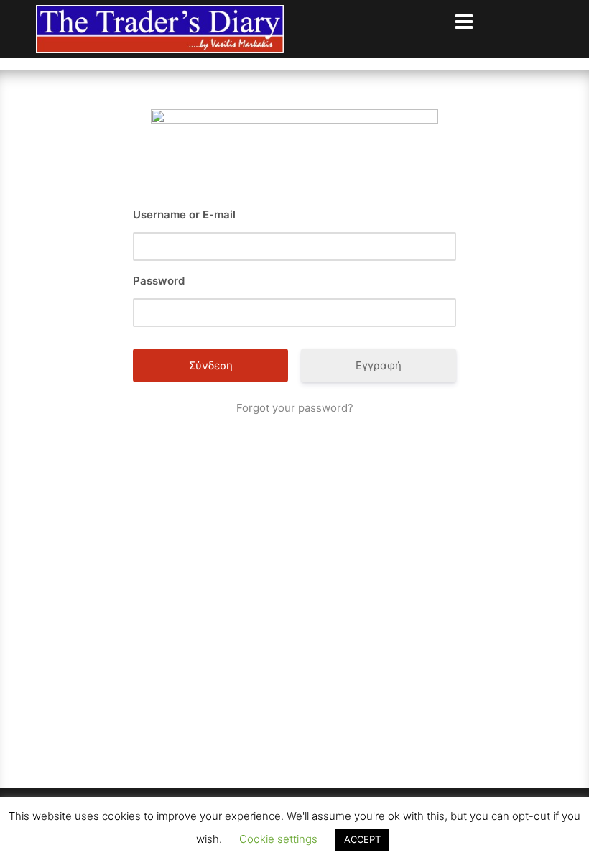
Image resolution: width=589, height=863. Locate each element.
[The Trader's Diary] (160, 28)
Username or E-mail (184, 214)
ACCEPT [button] (362, 839)
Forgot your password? (294, 408)
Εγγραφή (379, 365)
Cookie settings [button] (278, 839)
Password (159, 280)
